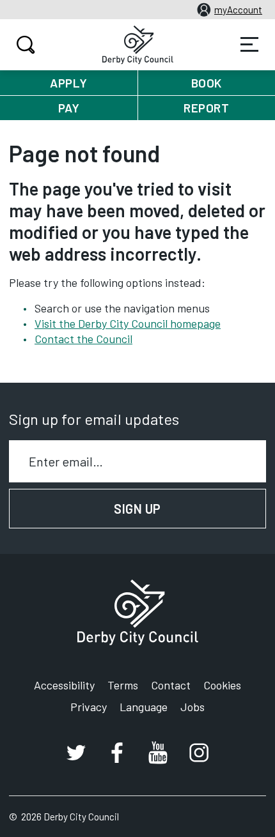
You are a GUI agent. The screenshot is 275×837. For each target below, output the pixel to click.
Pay (69, 107)
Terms (122, 685)
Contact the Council (83, 339)
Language (144, 707)
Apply (69, 82)
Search (25, 45)
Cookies (222, 685)
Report (206, 107)
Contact (171, 685)
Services (249, 45)
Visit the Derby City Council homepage (128, 323)
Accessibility (64, 685)
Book (206, 82)
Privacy (88, 707)
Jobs (192, 707)
